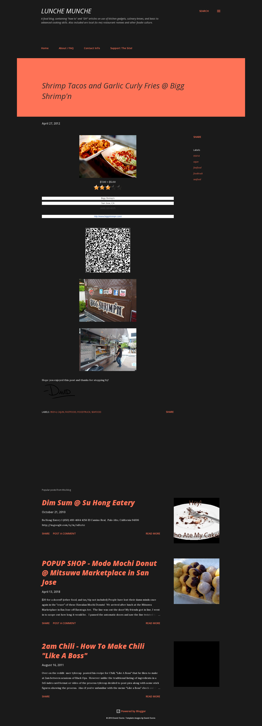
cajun (196, 161)
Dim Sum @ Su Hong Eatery (88, 502)
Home (44, 48)
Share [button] (197, 137)
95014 (196, 155)
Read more (153, 533)
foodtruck (198, 173)
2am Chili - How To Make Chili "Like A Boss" (93, 650)
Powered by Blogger (133, 711)
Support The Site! (121, 48)
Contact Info (92, 48)
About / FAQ (66, 48)
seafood (197, 179)
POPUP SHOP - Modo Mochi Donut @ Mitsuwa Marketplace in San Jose (99, 572)
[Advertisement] (106, 35)
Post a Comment (64, 533)
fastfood (197, 167)
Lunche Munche (66, 11)
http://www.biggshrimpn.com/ (108, 216)
